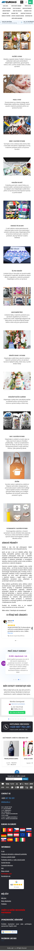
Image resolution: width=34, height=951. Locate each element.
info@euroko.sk (18, 709)
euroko (6, 815)
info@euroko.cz (5, 802)
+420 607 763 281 (20, 726)
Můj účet (3, 898)
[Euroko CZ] (16, 830)
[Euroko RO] (16, 839)
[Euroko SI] (29, 830)
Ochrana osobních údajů (8, 857)
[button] (1, 628)
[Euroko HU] (10, 834)
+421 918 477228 (18, 707)
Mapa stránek (5, 871)
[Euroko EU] (22, 834)
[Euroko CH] (10, 830)
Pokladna (4, 904)
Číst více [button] (10, 633)
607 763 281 (8, 798)
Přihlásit (25, 779)
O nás (2, 851)
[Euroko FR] (29, 834)
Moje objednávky (6, 901)
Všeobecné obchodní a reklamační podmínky (14, 854)
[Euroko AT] (16, 834)
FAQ (2, 868)
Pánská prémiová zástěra (11, 759)
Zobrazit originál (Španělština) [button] (16, 636)
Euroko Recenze (5, 863)
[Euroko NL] (22, 830)
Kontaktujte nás (5, 876)
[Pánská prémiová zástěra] (11, 748)
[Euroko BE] (4, 830)
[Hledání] (21, 2)
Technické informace (7, 865)
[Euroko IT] (22, 839)
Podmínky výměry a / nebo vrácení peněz (13, 860)
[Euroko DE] (4, 834)
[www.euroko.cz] (9, 2)
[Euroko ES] (10, 839)
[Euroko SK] (4, 839)
